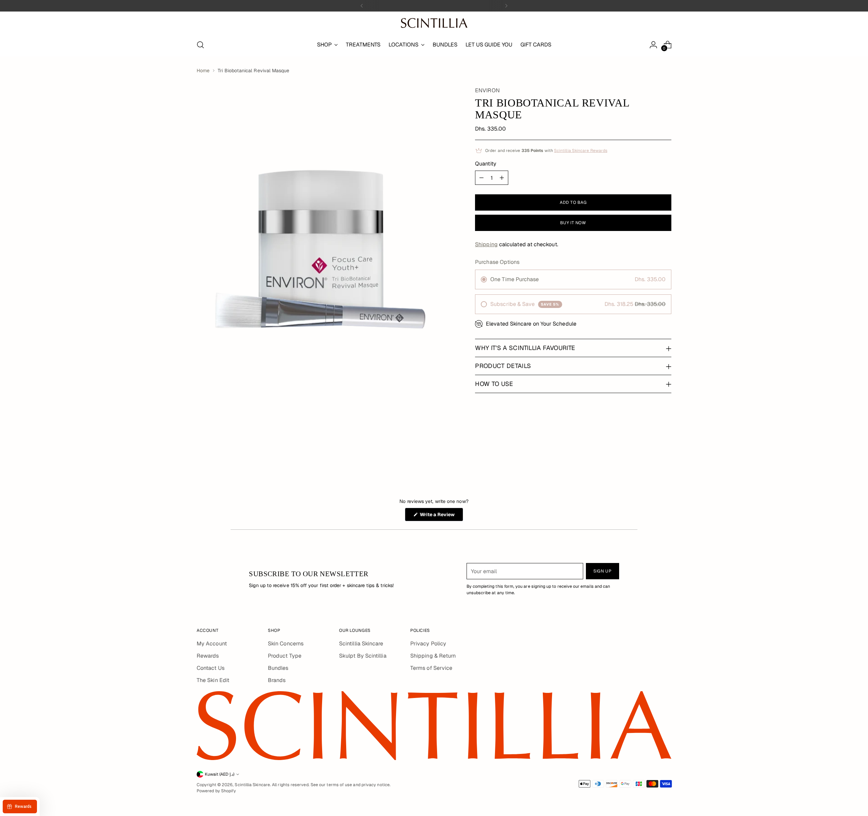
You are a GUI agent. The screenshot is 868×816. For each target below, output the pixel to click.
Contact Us (210, 668)
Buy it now (573, 223)
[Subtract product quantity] (481, 177)
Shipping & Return (433, 655)
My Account (212, 643)
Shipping (486, 244)
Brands (276, 680)
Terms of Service (431, 668)
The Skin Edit (213, 680)
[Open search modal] (200, 45)
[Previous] (361, 6)
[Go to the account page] (653, 45)
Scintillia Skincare (361, 643)
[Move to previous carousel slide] (650, 452)
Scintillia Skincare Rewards (580, 150)
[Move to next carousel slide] (665, 452)
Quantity (485, 163)
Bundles (278, 668)
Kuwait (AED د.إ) (219, 774)
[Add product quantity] (502, 177)
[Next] (506, 6)
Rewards (208, 655)
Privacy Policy (428, 643)
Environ (487, 90)
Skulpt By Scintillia (363, 655)
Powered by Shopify (216, 791)
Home (203, 70)
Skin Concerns (285, 643)
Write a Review (441, 516)
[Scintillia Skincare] (434, 23)
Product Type (284, 655)
